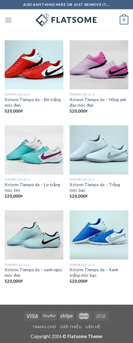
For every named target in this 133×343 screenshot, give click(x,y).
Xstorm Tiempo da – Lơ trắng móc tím (32, 187)
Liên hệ (93, 326)
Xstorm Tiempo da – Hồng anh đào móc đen (98, 102)
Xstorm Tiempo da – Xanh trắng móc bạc (94, 272)
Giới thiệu (71, 326)
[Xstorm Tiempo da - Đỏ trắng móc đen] (34, 64)
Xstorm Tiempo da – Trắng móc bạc (95, 187)
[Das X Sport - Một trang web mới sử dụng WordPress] (66, 20)
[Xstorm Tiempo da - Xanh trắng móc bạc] (99, 234)
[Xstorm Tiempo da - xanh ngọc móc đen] (34, 234)
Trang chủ (44, 326)
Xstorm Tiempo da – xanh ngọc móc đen (33, 272)
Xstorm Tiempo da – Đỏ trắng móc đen (33, 102)
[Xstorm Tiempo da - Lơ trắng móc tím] (34, 149)
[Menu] (8, 20)
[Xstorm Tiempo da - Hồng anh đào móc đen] (99, 64)
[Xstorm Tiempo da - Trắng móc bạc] (99, 149)
